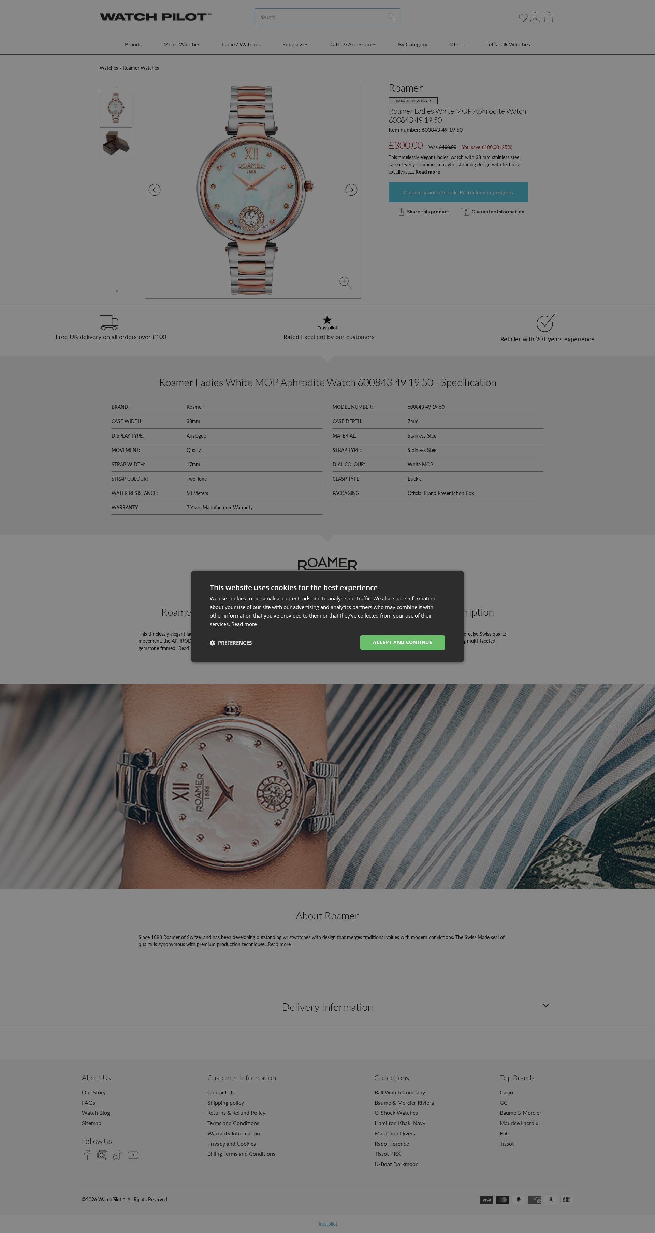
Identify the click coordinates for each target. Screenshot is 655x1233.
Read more (244, 624)
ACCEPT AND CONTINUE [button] (402, 642)
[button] (231, 643)
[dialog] (327, 616)
